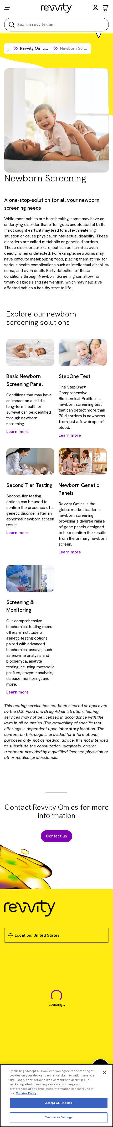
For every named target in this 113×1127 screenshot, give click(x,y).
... (8, 49)
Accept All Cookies (58, 1103)
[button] (95, 8)
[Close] (104, 1072)
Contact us (56, 836)
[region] (56, 1095)
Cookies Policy (26, 1093)
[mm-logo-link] (57, 8)
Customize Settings (58, 1117)
